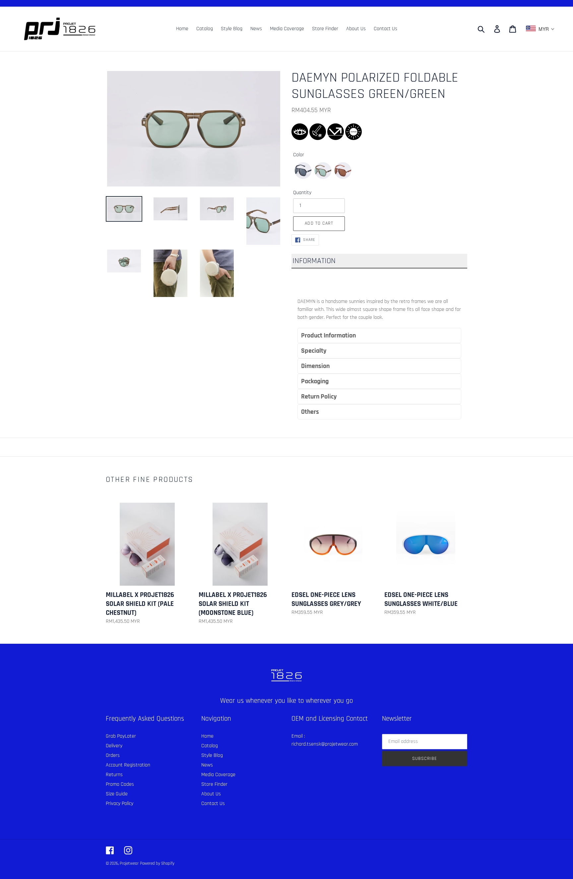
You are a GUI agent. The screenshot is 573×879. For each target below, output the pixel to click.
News (207, 765)
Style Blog (212, 755)
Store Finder (214, 784)
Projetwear (129, 863)
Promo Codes (120, 784)
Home (207, 736)
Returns (114, 774)
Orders (113, 755)
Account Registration (128, 765)
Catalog (209, 745)
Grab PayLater (121, 736)
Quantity (302, 192)
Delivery (114, 745)
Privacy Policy (119, 803)
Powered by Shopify (157, 863)
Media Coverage (218, 774)
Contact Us (213, 803)
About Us (211, 793)
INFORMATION (314, 261)
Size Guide (117, 793)
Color (298, 154)
